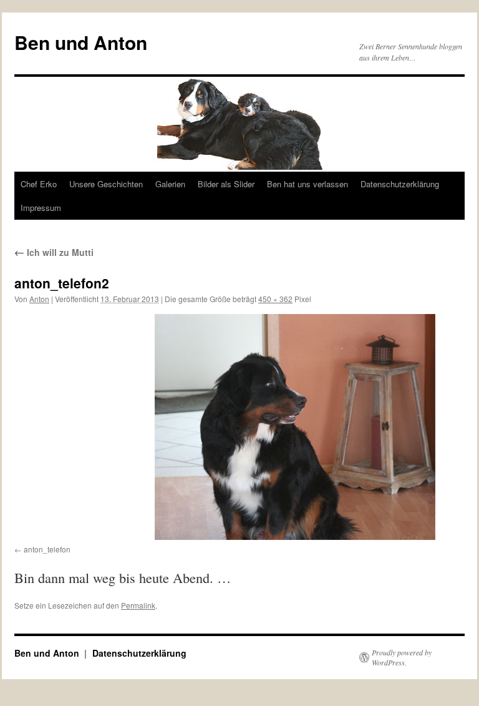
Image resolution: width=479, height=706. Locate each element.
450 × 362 (275, 298)
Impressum (41, 207)
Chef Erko (39, 184)
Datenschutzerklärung (399, 184)
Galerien (170, 184)
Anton (39, 298)
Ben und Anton (80, 42)
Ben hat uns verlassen (307, 184)
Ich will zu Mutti (54, 252)
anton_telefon (47, 549)
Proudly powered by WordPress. (402, 657)
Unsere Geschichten (106, 184)
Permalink (138, 605)
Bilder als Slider (226, 184)
